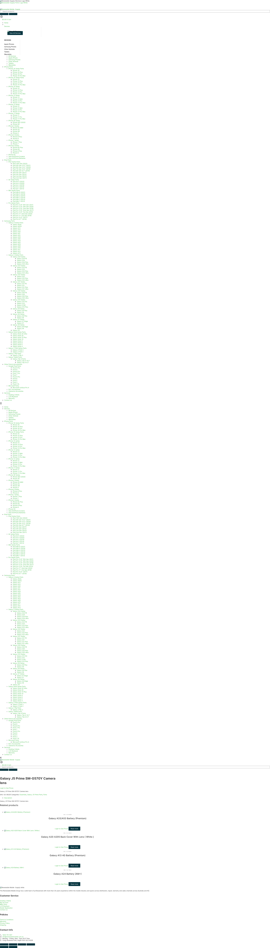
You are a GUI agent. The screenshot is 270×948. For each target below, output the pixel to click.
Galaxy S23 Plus (22, 625)
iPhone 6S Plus (18, 502)
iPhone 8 (16, 493)
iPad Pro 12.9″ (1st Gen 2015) (23, 566)
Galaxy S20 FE (22, 647)
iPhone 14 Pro (17, 446)
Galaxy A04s (17, 579)
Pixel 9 (15, 724)
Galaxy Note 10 (18, 693)
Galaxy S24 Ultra (22, 618)
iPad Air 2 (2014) (18, 541)
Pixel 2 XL (16, 738)
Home (6, 407)
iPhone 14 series (14, 441)
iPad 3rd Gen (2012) (20, 530)
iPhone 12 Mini (17, 462)
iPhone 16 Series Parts (16, 423)
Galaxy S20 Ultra (22, 652)
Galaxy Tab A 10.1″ (23, 715)
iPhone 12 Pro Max (19, 466)
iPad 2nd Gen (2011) (20, 532)
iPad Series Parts (14, 516)
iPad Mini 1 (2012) (19, 555)
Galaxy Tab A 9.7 (23, 717)
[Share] (22, 944)
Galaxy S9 (20, 667)
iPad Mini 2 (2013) (19, 554)
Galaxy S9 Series (18, 663)
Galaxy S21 (21, 640)
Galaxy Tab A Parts (19, 713)
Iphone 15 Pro (17, 437)
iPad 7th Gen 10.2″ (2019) (21, 523)
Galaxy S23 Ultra (22, 627)
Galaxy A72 (16, 606)
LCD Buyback (13, 751)
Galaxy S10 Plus (22, 661)
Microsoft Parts (13, 740)
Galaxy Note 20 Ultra (20, 688)
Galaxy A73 (17, 607)
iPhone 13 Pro (17, 455)
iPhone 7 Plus (17, 496)
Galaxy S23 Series (19, 620)
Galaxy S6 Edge (22, 681)
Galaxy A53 (17, 598)
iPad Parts (7, 514)
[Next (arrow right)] (13, 947)
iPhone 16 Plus (18, 426)
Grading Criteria (13, 749)
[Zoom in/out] (4, 944)
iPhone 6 (16, 507)
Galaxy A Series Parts (15, 577)
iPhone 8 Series (13, 489)
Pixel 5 (15, 735)
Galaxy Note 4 (18, 701)
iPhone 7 (16, 498)
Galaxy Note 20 (18, 690)
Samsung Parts (9, 575)
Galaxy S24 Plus (22, 616)
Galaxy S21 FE (22, 638)
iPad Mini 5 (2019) (19, 548)
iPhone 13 (16, 452)
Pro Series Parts (13, 557)
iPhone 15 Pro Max (19, 439)
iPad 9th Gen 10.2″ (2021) (21, 520)
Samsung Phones (14, 414)
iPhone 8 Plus (17, 491)
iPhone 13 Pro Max (19, 457)
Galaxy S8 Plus (22, 670)
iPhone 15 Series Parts (16, 432)
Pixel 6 (15, 733)
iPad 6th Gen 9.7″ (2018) (21, 525)
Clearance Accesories (15, 745)
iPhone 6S (16, 504)
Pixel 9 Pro (16, 722)
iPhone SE (16, 478)
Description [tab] (8, 798)
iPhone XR (16, 486)
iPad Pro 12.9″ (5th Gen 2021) (23, 559)
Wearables (12, 419)
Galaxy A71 (16, 604)
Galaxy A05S (17, 581)
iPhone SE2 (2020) (19, 477)
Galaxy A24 (17, 591)
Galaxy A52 (17, 597)
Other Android (13, 416)
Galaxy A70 (17, 602)
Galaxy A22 (16, 590)
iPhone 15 (16, 434)
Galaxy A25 (17, 593)
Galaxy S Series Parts (15, 609)
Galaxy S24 (21, 615)
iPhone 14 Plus (18, 444)
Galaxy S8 (20, 672)
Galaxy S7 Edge (22, 676)
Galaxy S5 (16, 685)
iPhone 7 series (13, 495)
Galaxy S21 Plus (22, 642)
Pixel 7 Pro (16, 728)
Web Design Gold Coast (60, 942)
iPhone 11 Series (14, 468)
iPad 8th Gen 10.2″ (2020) (22, 521)
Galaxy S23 (21, 624)
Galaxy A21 (16, 588)
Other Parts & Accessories (13, 719)
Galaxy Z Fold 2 (18, 706)
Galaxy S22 (21, 631)
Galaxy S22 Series (19, 629)
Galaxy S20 (21, 649)
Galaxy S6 (20, 683)
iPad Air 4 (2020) (18, 538)
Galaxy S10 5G (22, 656)
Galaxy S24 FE (22, 613)
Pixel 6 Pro (16, 731)
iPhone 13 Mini (18, 453)
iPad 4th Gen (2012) (19, 529)
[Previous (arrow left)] (4, 947)
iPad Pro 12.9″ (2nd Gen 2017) (23, 564)
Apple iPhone (13, 412)
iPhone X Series (13, 480)
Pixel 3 (15, 736)
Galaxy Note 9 (18, 695)
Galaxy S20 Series (19, 645)
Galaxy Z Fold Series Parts (17, 702)
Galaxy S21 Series (19, 636)
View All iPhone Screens (16, 511)
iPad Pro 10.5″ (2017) (20, 572)
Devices (7, 409)
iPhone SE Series (14, 475)
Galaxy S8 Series (18, 668)
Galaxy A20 (17, 586)
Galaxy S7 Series (18, 674)
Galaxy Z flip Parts (14, 708)
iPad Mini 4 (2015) (19, 550)
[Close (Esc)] (31, 944)
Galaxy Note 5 (18, 699)
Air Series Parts (13, 534)
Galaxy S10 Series (19, 654)
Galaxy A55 (17, 600)
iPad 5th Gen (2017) (19, 527)
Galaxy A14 (16, 584)
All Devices (12, 410)
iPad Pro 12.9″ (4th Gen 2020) (23, 561)
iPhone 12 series (14, 459)
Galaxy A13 (16, 582)
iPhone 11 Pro (17, 471)
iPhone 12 (16, 461)
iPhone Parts (8, 421)
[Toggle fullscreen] (13, 944)
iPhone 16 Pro (17, 428)
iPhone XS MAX (18, 482)
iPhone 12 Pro (17, 464)
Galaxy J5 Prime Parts (35, 794)
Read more (74, 829)
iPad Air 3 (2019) (18, 539)
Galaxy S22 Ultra (22, 634)
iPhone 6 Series (13, 500)
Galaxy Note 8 (18, 697)
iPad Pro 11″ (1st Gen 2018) (22, 570)
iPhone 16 (16, 425)
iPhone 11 (16, 469)
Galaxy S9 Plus (22, 665)
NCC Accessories (14, 744)
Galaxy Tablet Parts (15, 711)
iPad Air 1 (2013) (18, 543)
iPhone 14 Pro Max (19, 448)
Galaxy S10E (21, 659)
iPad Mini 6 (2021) (19, 547)
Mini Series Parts (14, 545)
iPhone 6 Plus (17, 505)
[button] (137, 25)
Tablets (11, 417)
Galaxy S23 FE (22, 622)
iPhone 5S (11, 509)
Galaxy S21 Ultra (22, 643)
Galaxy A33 (17, 595)
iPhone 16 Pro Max (19, 430)
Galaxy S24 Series (19, 611)
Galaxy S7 (20, 677)
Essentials (23, 794)
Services (7, 747)
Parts (45, 794)
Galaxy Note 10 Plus (20, 692)
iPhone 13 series (14, 450)
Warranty (11, 753)
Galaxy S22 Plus (22, 633)
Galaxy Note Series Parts (17, 686)
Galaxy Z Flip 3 (18, 710)
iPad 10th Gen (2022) (20, 518)
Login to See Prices (6, 788)
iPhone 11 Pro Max (19, 473)
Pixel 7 (15, 729)
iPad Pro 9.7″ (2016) (20, 573)
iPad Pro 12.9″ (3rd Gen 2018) (23, 563)
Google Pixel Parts (14, 720)
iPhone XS (16, 484)
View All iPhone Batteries (16, 512)
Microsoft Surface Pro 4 (21, 742)
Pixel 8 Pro (16, 726)
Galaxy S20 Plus (22, 650)
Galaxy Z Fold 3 (18, 704)
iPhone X (16, 487)
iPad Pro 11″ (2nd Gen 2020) (22, 568)
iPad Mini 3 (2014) (19, 552)
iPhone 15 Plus (18, 435)
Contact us (8, 754)
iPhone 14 (16, 443)
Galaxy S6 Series (18, 679)
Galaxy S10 (21, 658)
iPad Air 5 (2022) (18, 536)
